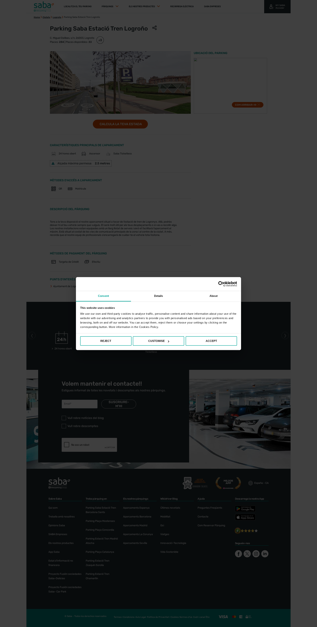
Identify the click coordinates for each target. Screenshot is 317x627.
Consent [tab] (103, 295)
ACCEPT (211, 340)
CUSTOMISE (156, 340)
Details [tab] (158, 295)
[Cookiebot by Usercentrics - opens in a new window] (221, 284)
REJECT (105, 340)
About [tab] (213, 295)
